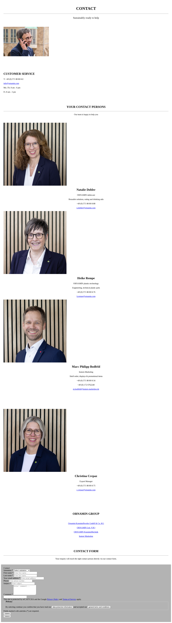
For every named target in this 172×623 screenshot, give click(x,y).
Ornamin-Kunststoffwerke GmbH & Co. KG (86, 523)
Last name (8, 575)
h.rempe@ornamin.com (86, 296)
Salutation (8, 570)
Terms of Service (69, 599)
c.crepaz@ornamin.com (86, 490)
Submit (7, 613)
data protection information (62, 607)
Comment (8, 594)
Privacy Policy (53, 599)
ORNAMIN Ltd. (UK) (86, 528)
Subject (7, 583)
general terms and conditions (99, 607)
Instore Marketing (86, 536)
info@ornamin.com (11, 83)
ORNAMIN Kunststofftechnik (86, 532)
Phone (6, 581)
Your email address (12, 578)
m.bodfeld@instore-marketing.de (86, 389)
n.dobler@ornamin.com (86, 208)
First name (8, 573)
